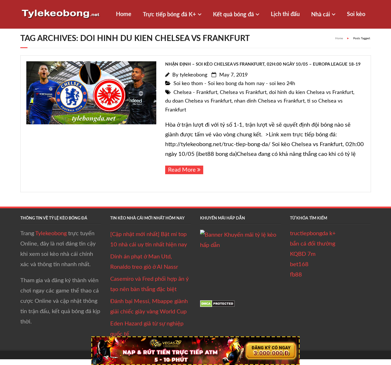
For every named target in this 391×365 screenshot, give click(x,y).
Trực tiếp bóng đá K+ (169, 14)
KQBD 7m (302, 254)
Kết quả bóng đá (233, 14)
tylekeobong (193, 75)
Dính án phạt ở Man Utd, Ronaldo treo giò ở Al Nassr (144, 262)
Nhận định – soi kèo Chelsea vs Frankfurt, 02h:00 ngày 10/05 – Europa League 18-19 (263, 64)
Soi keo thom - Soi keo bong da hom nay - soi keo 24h (234, 83)
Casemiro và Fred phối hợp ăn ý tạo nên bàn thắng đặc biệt (149, 284)
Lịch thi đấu (285, 14)
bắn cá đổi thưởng (312, 244)
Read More (182, 170)
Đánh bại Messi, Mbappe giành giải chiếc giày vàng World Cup (149, 307)
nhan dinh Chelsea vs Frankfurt (269, 101)
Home (123, 14)
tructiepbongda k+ (313, 233)
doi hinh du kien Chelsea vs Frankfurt (311, 92)
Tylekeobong (51, 233)
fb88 (296, 275)
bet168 (299, 264)
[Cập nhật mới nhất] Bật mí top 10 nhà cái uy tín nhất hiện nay (148, 239)
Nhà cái (320, 14)
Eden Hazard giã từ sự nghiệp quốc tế (146, 329)
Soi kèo (356, 14)
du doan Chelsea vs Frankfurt (198, 101)
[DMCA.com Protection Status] (217, 305)
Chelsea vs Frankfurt (243, 92)
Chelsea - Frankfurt (195, 92)
